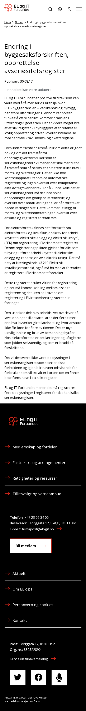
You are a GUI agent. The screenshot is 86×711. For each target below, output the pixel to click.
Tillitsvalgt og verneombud (37, 493)
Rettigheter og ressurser (35, 478)
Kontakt (20, 620)
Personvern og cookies (33, 604)
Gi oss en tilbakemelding (29, 659)
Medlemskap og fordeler (35, 446)
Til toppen (60, 698)
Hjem (7, 22)
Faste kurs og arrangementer (39, 462)
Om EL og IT (23, 589)
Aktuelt (19, 22)
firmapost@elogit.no (38, 529)
